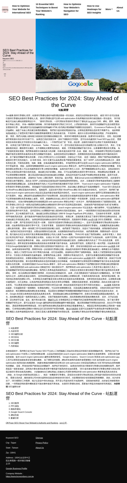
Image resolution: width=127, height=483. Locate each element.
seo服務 (107, 285)
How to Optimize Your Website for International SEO (21, 9)
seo (108, 139)
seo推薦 (111, 246)
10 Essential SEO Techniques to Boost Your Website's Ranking (47, 9)
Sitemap (39, 438)
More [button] (108, 9)
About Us (120, 9)
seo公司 (63, 423)
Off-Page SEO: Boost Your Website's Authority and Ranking (32, 423)
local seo (92, 121)
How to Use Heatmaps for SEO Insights (94, 9)
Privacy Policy (42, 443)
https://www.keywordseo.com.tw (20, 476)
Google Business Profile (16, 469)
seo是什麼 (92, 219)
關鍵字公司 (53, 300)
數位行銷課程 (72, 309)
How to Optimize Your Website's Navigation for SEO (72, 9)
